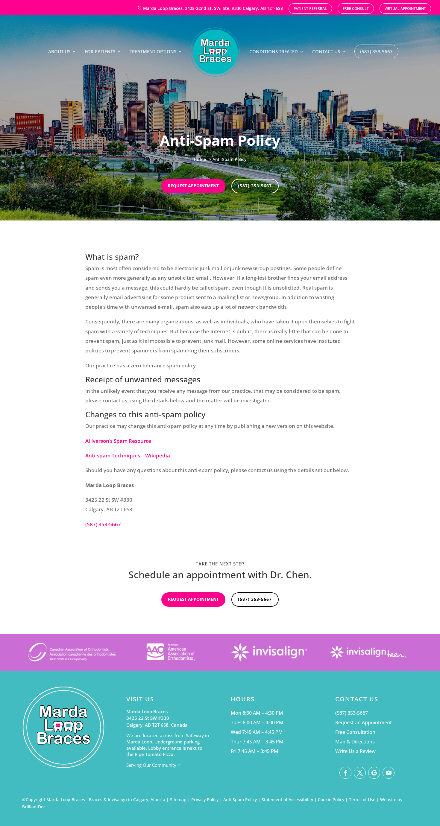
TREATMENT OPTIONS (153, 51)
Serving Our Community (153, 765)
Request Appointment (193, 185)
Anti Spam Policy (240, 799)
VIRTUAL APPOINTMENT (405, 9)
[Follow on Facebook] (345, 773)
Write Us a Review (355, 751)
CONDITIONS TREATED (273, 51)
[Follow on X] (360, 773)
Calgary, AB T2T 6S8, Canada (157, 725)
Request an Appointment (363, 722)
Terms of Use (362, 799)
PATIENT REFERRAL (310, 9)
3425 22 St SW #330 (147, 718)
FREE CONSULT (356, 9)
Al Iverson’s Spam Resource (118, 440)
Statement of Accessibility (287, 799)
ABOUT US (59, 51)
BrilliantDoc (33, 807)
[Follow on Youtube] (389, 773)
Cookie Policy (331, 799)
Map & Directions (355, 741)
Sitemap (178, 799)
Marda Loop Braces (147, 711)
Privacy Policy (205, 799)
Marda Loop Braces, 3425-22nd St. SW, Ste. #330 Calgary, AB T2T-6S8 (210, 8)
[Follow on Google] (374, 773)
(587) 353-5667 (376, 51)
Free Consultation (355, 732)
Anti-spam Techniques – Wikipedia (127, 455)
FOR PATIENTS (100, 51)
